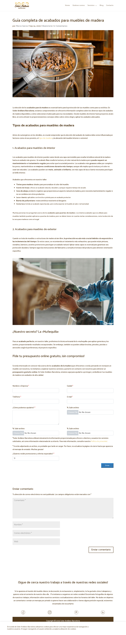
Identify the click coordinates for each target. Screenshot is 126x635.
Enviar (107, 465)
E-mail (70, 396)
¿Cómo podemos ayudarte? (24, 407)
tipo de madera (45, 138)
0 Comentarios (60, 26)
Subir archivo (74, 407)
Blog (101, 6)
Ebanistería (47, 26)
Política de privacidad (99, 441)
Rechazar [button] (115, 626)
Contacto (109, 6)
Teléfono (17, 396)
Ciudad (70, 385)
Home (67, 6)
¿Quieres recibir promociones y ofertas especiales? (33, 453)
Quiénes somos (78, 6)
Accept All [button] (107, 627)
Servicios (90, 6)
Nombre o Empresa (21, 385)
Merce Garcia (22, 26)
